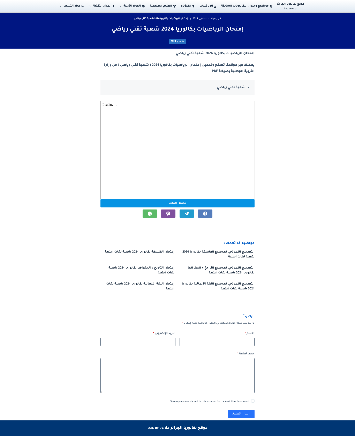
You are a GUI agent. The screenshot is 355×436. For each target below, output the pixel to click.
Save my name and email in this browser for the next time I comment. (209, 401)
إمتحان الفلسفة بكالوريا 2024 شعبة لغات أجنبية (139, 252)
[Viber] (168, 213)
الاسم (250, 333)
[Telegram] (187, 213)
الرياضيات (206, 6)
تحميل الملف (177, 203)
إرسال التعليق (241, 414)
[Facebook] (205, 213)
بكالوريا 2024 (177, 41)
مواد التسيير (72, 6)
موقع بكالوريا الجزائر (290, 4)
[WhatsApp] (150, 213)
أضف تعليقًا (246, 353)
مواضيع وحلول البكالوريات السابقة (245, 6)
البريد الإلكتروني (164, 333)
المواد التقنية (102, 6)
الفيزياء (186, 6)
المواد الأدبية (132, 6)
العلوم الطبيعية (161, 6)
